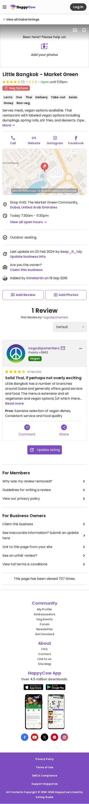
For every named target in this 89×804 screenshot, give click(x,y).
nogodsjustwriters (55, 317)
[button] (44, 167)
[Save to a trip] (75, 30)
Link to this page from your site (27, 546)
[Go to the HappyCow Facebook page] (24, 737)
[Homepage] (23, 7)
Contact (44, 654)
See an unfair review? (19, 555)
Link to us (44, 659)
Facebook (76, 143)
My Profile (44, 609)
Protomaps (29, 191)
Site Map (44, 664)
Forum (44, 624)
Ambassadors (44, 614)
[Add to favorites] (84, 30)
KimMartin (35, 278)
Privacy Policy (44, 759)
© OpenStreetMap (49, 191)
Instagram (55, 143)
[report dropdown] (80, 348)
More (6, 125)
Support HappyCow (44, 784)
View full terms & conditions (24, 564)
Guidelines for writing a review (26, 490)
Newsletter (44, 629)
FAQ (44, 649)
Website (34, 143)
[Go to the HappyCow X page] (44, 737)
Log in (78, 7)
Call (13, 143)
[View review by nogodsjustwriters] (16, 353)
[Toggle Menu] (4, 7)
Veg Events (44, 619)
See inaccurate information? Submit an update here (40, 535)
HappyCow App (44, 673)
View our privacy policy (21, 498)
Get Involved (44, 634)
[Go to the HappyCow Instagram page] (64, 737)
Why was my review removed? (27, 481)
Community (44, 603)
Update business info (28, 256)
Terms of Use (44, 767)
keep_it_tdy (71, 251)
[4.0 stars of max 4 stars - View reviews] (11, 82)
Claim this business (26, 269)
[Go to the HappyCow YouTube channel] (34, 737)
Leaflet (17, 191)
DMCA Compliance (44, 775)
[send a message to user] (63, 348)
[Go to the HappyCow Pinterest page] (54, 737)
